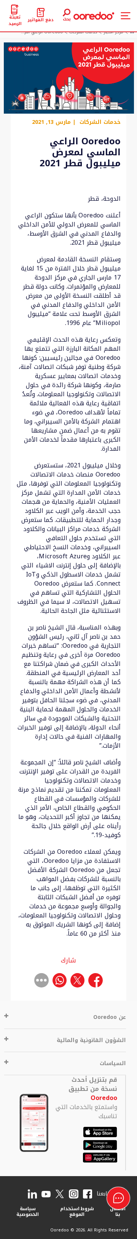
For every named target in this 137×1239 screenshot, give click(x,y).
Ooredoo (104, 1098)
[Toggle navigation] (125, 15)
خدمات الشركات (100, 122)
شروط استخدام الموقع (77, 1212)
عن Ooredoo (109, 1017)
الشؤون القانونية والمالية (91, 1040)
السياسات (113, 1063)
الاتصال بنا (118, 1212)
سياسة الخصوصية (27, 1212)
